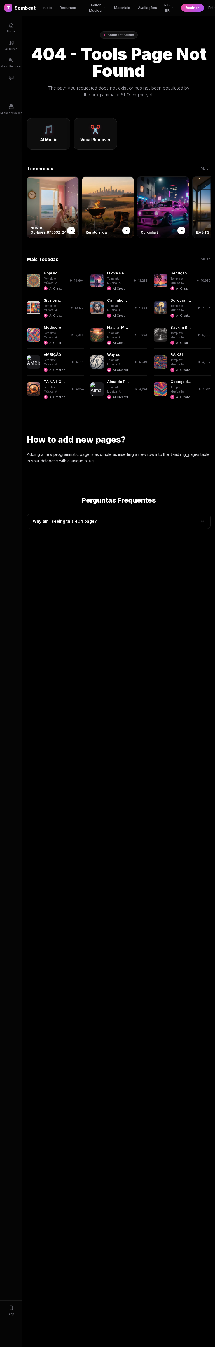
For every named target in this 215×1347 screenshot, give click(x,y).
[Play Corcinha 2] (181, 230)
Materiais (122, 7)
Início (47, 7)
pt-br (167, 8)
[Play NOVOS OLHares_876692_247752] (71, 230)
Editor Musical (95, 8)
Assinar (192, 8)
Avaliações (147, 7)
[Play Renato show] (126, 230)
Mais (206, 168)
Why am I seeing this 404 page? (65, 521)
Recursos (68, 7)
